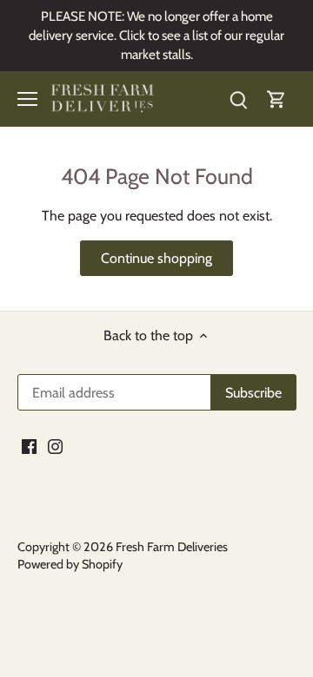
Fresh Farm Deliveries (172, 547)
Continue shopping (156, 258)
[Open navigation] (27, 99)
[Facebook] (29, 446)
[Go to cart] (276, 99)
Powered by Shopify (70, 564)
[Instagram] (55, 446)
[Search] (238, 99)
